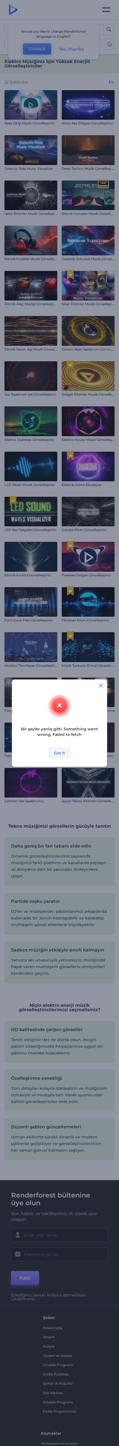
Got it (59, 753)
